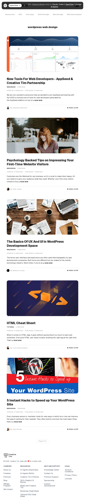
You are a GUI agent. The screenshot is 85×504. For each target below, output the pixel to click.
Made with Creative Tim (28, 487)
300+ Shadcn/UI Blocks (27, 481)
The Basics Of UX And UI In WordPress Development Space (35, 244)
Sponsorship (49, 480)
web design (11, 87)
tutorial (10, 327)
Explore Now (14, 5)
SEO (20, 14)
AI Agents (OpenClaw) (29, 470)
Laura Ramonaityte (20, 348)
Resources (10, 14)
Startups (30, 14)
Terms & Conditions (69, 471)
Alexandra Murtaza (20, 108)
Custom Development (49, 485)
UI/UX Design (43, 14)
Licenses (68, 479)
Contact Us (48, 473)
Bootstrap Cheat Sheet (29, 491)
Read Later (73, 107)
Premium (7, 477)
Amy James (17, 189)
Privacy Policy (71, 475)
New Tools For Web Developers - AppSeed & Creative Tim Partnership (40, 81)
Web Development (75, 14)
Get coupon (8, 489)
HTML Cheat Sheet (21, 323)
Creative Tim (14, 461)
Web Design (58, 14)
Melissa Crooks (19, 270)
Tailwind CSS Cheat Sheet (28, 495)
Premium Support (51, 477)
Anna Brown (17, 429)
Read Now (38, 100)
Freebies (7, 473)
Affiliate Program (7, 485)
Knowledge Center (51, 470)
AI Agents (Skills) (27, 473)
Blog (5, 480)
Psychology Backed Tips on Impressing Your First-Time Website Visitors (40, 162)
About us (7, 470)
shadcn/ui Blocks (38, 4)
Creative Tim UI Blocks (29, 477)
